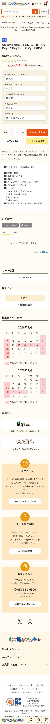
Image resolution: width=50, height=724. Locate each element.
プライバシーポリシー (30, 689)
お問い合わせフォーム (25, 604)
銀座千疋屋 (31, 16)
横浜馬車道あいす (43, 16)
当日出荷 (22, 16)
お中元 (15, 16)
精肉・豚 (40, 22)
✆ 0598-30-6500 (25, 589)
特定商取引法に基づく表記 (20, 692)
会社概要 (14, 689)
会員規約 (38, 692)
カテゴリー (16, 22)
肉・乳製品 (28, 22)
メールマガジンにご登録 (25, 501)
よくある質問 (38, 685)
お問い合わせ (13, 141)
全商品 (5, 22)
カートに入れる (37, 132)
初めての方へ (24, 685)
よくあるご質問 (25, 551)
